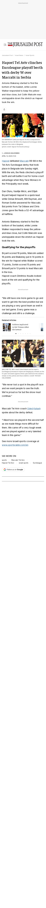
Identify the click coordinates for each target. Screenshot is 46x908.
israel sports (23, 463)
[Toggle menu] (5, 44)
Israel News (19, 55)
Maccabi (24, 161)
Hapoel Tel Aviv (8, 463)
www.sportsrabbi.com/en (15, 445)
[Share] (4, 109)
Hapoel (5, 161)
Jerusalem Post (7, 55)
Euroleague (37, 463)
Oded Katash (34, 408)
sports (4, 460)
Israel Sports (30, 55)
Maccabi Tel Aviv (18, 460)
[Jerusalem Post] (25, 44)
